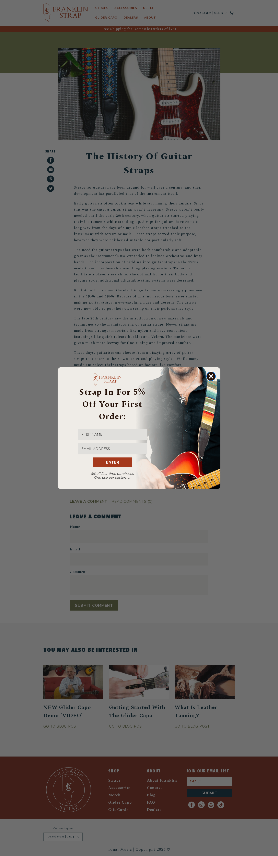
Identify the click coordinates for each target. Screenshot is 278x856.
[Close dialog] (211, 376)
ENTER (112, 462)
